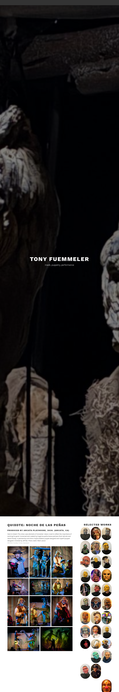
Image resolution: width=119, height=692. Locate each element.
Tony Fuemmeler (59, 259)
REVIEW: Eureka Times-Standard (18, 543)
